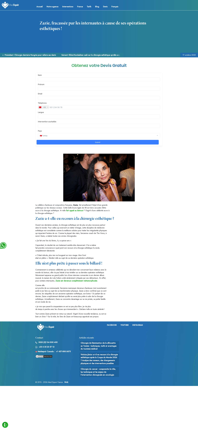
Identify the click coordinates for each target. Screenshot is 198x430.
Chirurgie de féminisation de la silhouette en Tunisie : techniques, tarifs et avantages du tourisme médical (98, 346)
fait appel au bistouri (74, 210)
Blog (97, 6)
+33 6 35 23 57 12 (46, 347)
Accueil (40, 6)
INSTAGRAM (137, 325)
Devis (105, 6)
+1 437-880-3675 (63, 351)
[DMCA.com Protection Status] (44, 356)
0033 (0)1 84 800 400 (48, 342)
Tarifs (89, 6)
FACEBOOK (112, 325)
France (80, 6)
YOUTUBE (125, 325)
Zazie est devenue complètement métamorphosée (76, 280)
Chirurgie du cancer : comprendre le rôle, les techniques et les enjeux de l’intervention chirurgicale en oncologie (98, 372)
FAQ (66, 382)
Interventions (67, 6)
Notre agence (52, 6)
